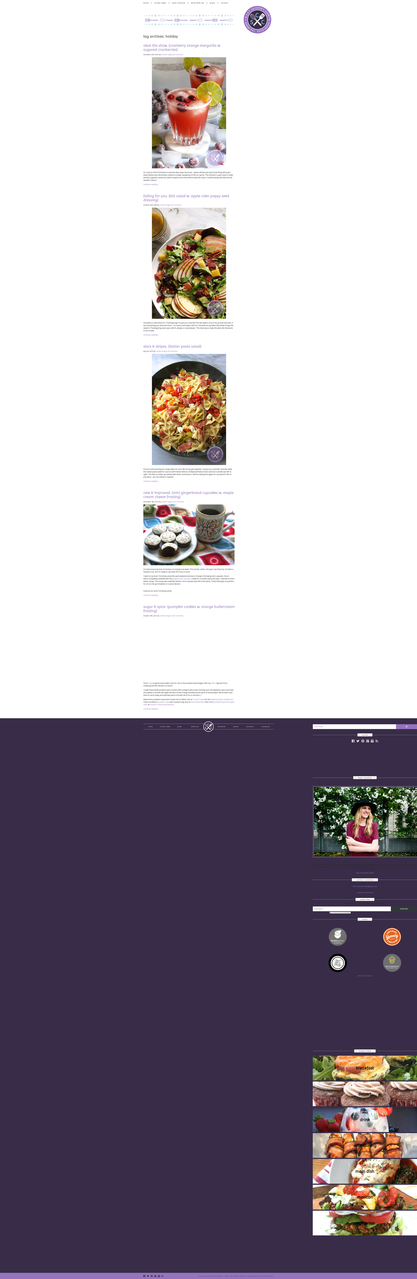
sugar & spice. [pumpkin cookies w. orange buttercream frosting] (189, 677)
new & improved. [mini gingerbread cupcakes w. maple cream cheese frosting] (188, 494)
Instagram (265, 795)
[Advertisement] (365, 827)
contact (224, 3)
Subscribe (404, 977)
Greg (150, 751)
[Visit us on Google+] (367, 809)
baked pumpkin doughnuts (222, 768)
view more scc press (365, 1044)
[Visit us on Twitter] (357, 809)
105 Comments (177, 684)
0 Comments (178, 54)
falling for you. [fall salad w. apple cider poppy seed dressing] (186, 198)
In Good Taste (198, 768)
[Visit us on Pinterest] (362, 809)
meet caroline (178, 3)
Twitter (236, 795)
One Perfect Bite (197, 770)
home (146, 3)
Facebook (222, 795)
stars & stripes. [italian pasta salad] (172, 346)
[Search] (406, 795)
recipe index (160, 3)
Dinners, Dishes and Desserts (162, 773)
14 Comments (179, 502)
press (212, 3)
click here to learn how (365, 961)
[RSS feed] (377, 809)
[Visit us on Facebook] (353, 809)
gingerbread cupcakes (181, 578)
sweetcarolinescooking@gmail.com (364, 955)
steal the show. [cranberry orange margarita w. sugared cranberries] (182, 47)
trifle (213, 751)
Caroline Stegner (167, 54)
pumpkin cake (163, 770)
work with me (197, 3)
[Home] (257, 20)
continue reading (151, 184)
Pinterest (250, 795)
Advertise (195, 795)
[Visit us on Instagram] (372, 809)
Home (150, 795)
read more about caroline (365, 941)
